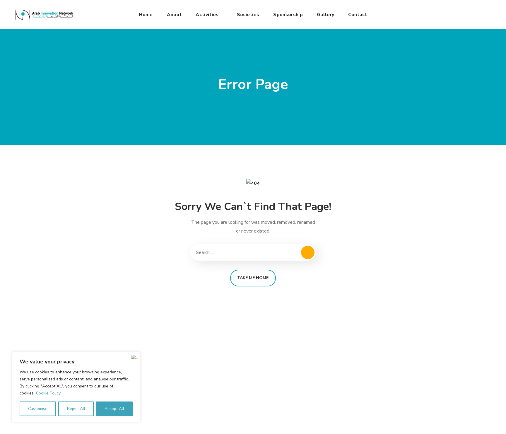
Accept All (114, 408)
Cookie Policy (48, 393)
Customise (37, 408)
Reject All (76, 408)
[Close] (134, 356)
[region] (76, 387)
